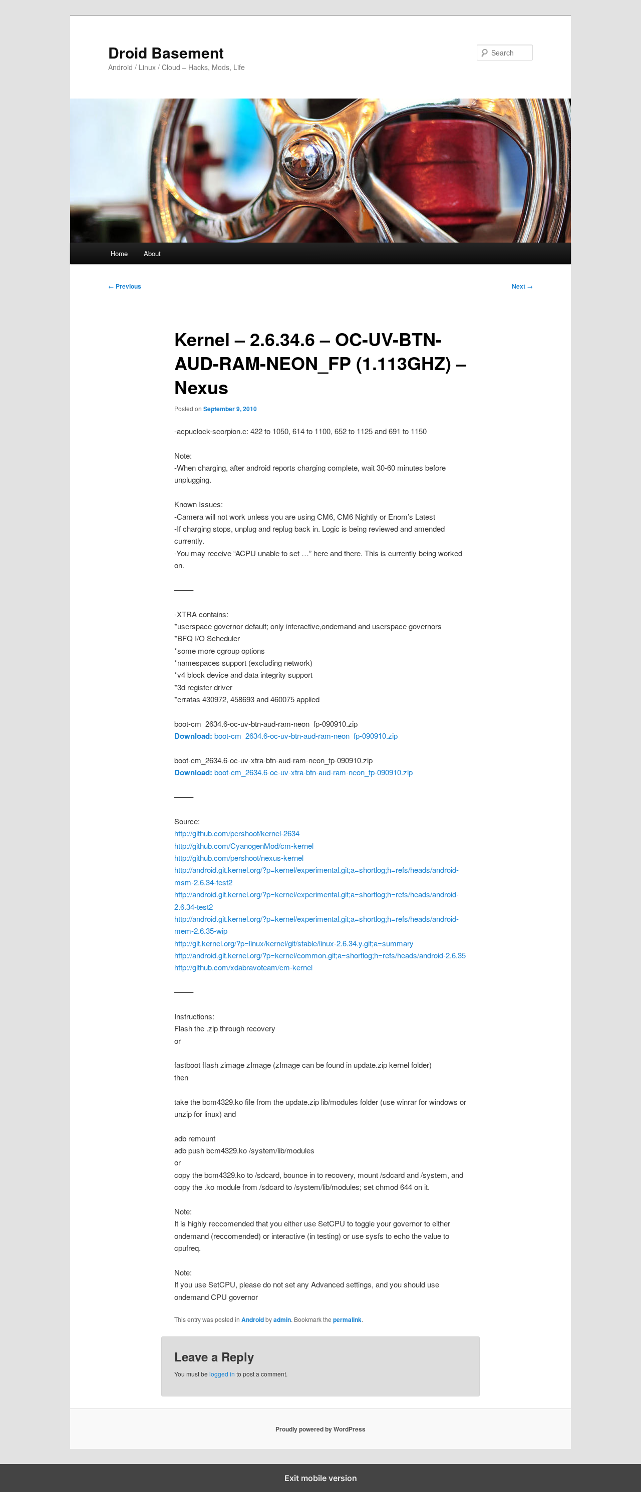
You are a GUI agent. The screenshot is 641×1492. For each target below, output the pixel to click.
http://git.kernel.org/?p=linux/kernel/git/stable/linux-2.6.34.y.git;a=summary (294, 943)
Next (522, 286)
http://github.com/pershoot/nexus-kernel (238, 857)
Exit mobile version (320, 1478)
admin (282, 1319)
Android (252, 1319)
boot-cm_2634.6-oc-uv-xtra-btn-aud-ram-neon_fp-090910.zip (293, 772)
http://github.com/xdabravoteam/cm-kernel (243, 967)
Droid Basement (166, 52)
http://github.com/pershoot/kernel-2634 (236, 833)
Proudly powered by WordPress (320, 1428)
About (152, 253)
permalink (347, 1319)
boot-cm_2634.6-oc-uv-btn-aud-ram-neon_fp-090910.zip (286, 735)
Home (119, 253)
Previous (124, 286)
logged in (222, 1373)
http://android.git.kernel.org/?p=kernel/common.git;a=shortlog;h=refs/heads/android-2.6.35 (320, 955)
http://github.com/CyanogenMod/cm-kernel (243, 845)
